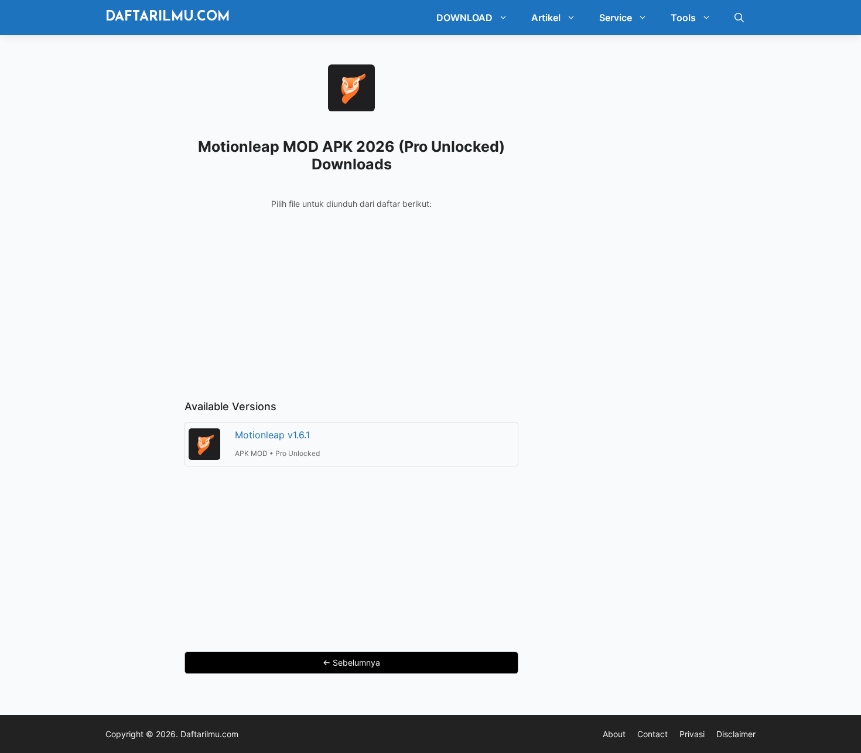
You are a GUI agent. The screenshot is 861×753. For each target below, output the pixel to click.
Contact (652, 734)
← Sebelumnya (351, 662)
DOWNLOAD (464, 17)
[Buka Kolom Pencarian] (739, 17)
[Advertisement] (351, 311)
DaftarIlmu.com (167, 17)
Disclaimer (736, 734)
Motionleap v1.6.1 (272, 435)
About (614, 734)
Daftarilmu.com (209, 734)
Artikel (546, 17)
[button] (506, 17)
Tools (683, 17)
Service (615, 17)
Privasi (692, 734)
